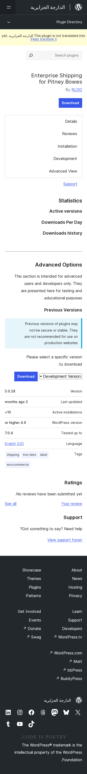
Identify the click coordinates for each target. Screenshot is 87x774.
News (77, 578)
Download (70, 103)
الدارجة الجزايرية (57, 700)
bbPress (72, 670)
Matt (75, 661)
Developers (72, 628)
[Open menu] (7, 7)
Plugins (35, 587)
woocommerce (18, 464)
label (43, 454)
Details (71, 121)
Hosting (75, 587)
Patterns (33, 595)
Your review (71, 503)
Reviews (69, 133)
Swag (33, 637)
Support (70, 183)
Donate (32, 628)
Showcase (31, 570)
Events (35, 620)
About (77, 570)
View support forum (64, 539)
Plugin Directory (69, 22)
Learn (77, 611)
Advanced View (63, 171)
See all (10, 503)
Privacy (75, 595)
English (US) (14, 443)
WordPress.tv (67, 637)
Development (65, 158)
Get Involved (29, 611)
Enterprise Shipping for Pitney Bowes (56, 78)
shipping (13, 454)
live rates (29, 454)
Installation (67, 146)
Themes (34, 578)
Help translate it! (43, 39)
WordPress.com (65, 653)
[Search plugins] (31, 55)
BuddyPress (69, 678)
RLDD (77, 89)
